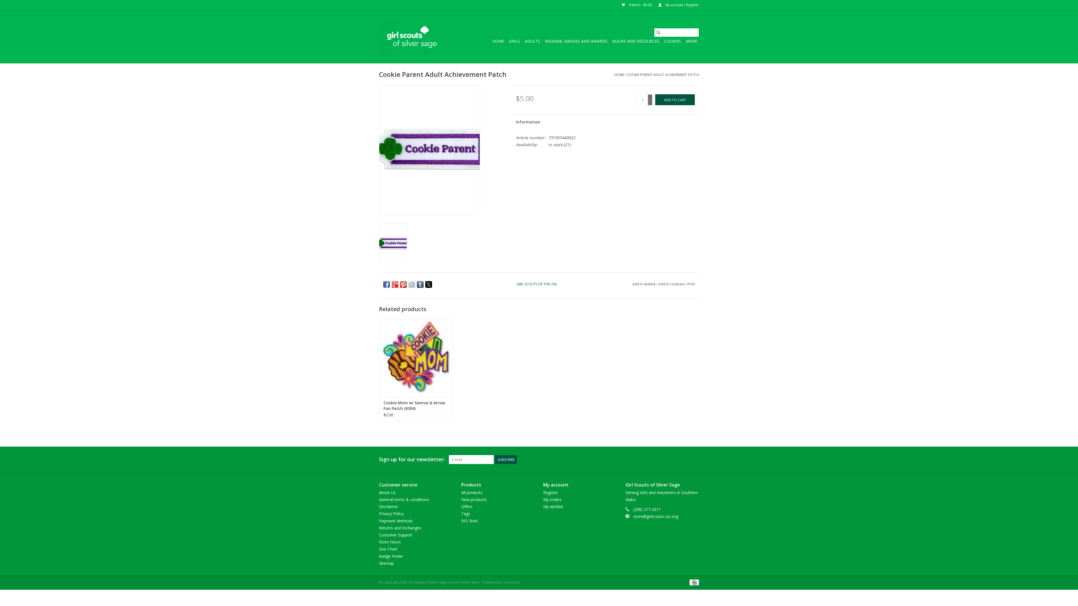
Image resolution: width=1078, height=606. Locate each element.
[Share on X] (428, 284)
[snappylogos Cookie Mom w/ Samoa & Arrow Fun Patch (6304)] (416, 358)
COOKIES (672, 41)
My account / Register (681, 5)
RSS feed (469, 521)
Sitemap (386, 563)
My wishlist (553, 506)
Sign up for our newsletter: (412, 459)
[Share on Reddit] (411, 284)
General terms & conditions (404, 499)
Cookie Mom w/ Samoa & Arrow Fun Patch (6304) (414, 405)
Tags (465, 513)
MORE (691, 41)
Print (691, 284)
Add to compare (672, 284)
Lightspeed (511, 582)
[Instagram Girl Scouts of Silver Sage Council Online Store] (694, 459)
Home (498, 41)
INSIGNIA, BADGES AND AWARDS (576, 41)
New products (474, 499)
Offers (466, 506)
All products (472, 492)
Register (550, 492)
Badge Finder (391, 556)
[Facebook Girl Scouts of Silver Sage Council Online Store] (684, 459)
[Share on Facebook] (386, 284)
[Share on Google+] (395, 284)
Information (528, 122)
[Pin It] (403, 284)
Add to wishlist (644, 284)
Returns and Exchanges (400, 528)
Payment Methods (396, 521)
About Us (387, 492)
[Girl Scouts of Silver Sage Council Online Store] (413, 37)
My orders (552, 499)
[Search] (658, 32)
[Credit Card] (693, 582)
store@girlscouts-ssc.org (655, 516)
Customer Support (395, 535)
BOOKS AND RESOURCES (635, 41)
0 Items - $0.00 (640, 5)
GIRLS (514, 41)
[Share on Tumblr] (420, 284)
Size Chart (388, 549)
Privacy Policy (391, 513)
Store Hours (390, 542)
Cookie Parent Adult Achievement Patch (663, 74)
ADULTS (532, 41)
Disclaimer (388, 506)
